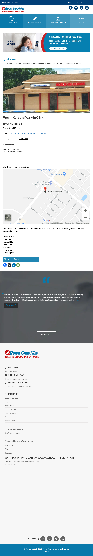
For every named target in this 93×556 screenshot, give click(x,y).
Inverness (46, 63)
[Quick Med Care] (13, 9)
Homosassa (36, 63)
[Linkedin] (14, 265)
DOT (6, 437)
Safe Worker (13, 433)
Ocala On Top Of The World (62, 63)
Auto (10, 413)
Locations (6, 2)
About (9, 445)
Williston (77, 63)
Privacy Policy (46, 551)
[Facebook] (5, 265)
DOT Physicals (10, 409)
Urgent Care (9, 402)
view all (46, 334)
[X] (9, 265)
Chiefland (17, 63)
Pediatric (10, 405)
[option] (46, 296)
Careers (15, 2)
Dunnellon (27, 63)
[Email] (18, 265)
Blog (7, 449)
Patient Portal (10, 421)
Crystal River (8, 63)
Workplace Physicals (19, 441)
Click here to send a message (16, 379)
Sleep (9, 417)
